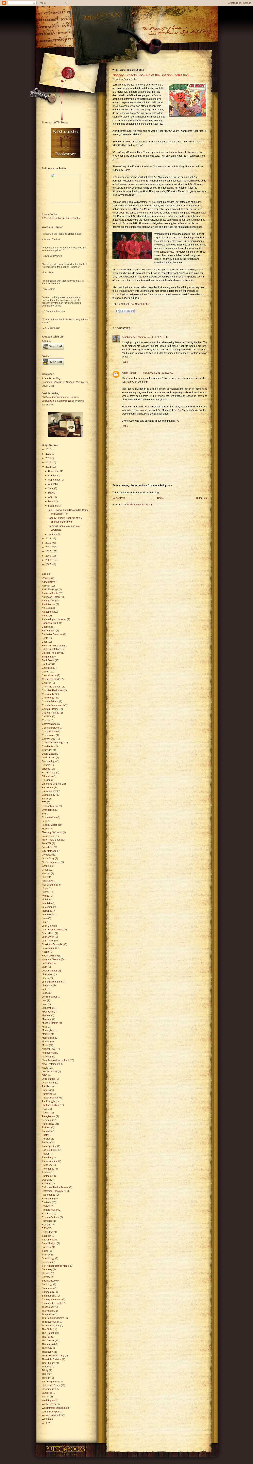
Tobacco (46, 1366)
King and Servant (51, 959)
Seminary (47, 1269)
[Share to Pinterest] (133, 311)
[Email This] (118, 311)
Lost (44, 1000)
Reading (46, 1183)
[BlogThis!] (121, 311)
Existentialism (49, 817)
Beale (45, 638)
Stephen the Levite (52, 1303)
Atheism (46, 608)
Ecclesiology (49, 772)
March (52, 501)
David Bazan (49, 753)
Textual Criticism (50, 1325)
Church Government (53, 705)
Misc (44, 1026)
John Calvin (48, 925)
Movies (46, 1041)
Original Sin (48, 1082)
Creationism (48, 746)
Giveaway (47, 854)
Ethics (45, 798)
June (51, 488)
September (54, 479)
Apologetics (48, 600)
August (52, 484)
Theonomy (47, 1351)
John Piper (48, 940)
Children (46, 683)
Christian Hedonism (52, 690)
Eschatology (48, 795)
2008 (48, 560)
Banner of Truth (50, 623)
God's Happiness (51, 862)
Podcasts (47, 1131)
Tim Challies (48, 1363)
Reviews (46, 1202)
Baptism (46, 626)
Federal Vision (50, 825)
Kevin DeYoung (50, 955)
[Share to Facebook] (129, 311)
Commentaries (50, 724)
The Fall (46, 1336)
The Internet (48, 1344)
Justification (48, 948)
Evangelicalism (50, 806)
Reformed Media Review (55, 1187)
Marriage (47, 1019)
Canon (45, 671)
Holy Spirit (47, 881)
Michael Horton (50, 1023)
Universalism (49, 1389)
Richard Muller (50, 1209)
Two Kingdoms (50, 1381)
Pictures (46, 1127)
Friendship (47, 847)
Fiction (45, 828)
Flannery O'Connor (52, 832)
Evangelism (48, 810)
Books (45, 664)
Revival (46, 1206)
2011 (48, 547)
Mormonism (48, 1037)
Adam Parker (129, 372)
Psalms (46, 1172)
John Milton (48, 933)
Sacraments (48, 1239)
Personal (47, 1120)
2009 (48, 555)
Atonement (48, 611)
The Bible (47, 1329)
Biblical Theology (51, 653)
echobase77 (128, 337)
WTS (44, 1422)
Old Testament (49, 1071)
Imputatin (47, 903)
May (50, 492)
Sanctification (49, 1243)
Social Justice (142, 304)
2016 (48, 458)
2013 (48, 538)
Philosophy (48, 1124)
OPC (44, 1075)
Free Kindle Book (51, 839)
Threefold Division (51, 1359)
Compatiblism (49, 731)
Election (46, 780)
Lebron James (49, 970)
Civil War (47, 716)
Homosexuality (50, 884)
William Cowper (50, 1411)
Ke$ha (45, 952)
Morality (46, 1034)
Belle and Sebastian (53, 645)
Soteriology (48, 1292)
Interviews (47, 914)
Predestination (50, 1161)
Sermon (46, 1273)
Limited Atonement (52, 981)
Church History (50, 709)
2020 (48, 449)
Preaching (47, 1157)
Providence (48, 1168)
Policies (46, 1138)
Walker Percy (49, 1404)
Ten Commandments (53, 1318)
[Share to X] (125, 311)
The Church (48, 1333)
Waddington (48, 1400)
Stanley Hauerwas (52, 1299)
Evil (44, 813)
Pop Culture (48, 1150)
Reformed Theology (52, 1191)
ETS (44, 802)
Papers (46, 1090)
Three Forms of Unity (53, 1355)
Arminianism (48, 604)
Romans (46, 1224)
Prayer (45, 1153)
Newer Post (118, 498)
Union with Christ (51, 1385)
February (53, 505)
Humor (45, 892)
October (52, 475)
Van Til (45, 1396)
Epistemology (49, 791)
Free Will (46, 843)
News (45, 1067)
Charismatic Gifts (51, 679)
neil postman (49, 1052)
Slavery (46, 1277)
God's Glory (48, 858)
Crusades (47, 750)
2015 (48, 462)
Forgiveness (48, 836)
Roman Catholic (50, 1217)
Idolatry (46, 899)
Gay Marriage (49, 851)
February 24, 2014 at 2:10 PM (152, 337)
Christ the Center (51, 686)
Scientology (48, 1258)
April (51, 497)
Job (44, 922)
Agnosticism (48, 582)
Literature (47, 985)
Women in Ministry (52, 1415)
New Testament (50, 1064)
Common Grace (50, 727)
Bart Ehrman (48, 630)
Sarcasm (46, 1247)
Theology (47, 1348)
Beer (44, 641)
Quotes (46, 1179)
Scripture (47, 1262)
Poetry (45, 1135)
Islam (45, 918)
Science (46, 1254)
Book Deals (48, 660)
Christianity (48, 694)
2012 (48, 543)
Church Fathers (50, 701)
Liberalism (47, 974)
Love (44, 1004)
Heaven (46, 873)
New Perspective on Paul (55, 1060)
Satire (45, 1251)
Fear (44, 821)
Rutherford (47, 1232)
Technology (48, 1307)
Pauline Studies (50, 1105)
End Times (47, 787)
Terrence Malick (50, 1321)
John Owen (48, 937)
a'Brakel (46, 578)
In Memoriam (49, 907)
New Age (47, 1056)
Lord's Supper (49, 996)
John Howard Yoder (52, 929)
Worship (46, 1419)
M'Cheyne (47, 1011)
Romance (47, 1221)
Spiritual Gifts (49, 1295)
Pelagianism (48, 1116)
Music (45, 1045)
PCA (44, 1109)
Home (160, 498)
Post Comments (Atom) (139, 504)
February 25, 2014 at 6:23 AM (158, 372)
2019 (48, 453)
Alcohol (46, 585)
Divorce (46, 765)
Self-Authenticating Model (56, 1266)
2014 (48, 466)
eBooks (46, 768)
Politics (46, 1142)
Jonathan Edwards (52, 944)
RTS (44, 1228)
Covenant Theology (52, 742)
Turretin (46, 1378)
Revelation (48, 1198)
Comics (46, 720)
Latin (44, 967)
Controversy (48, 739)
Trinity (45, 1370)
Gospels (46, 866)
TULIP (45, 1374)
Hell (44, 877)
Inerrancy (47, 910)
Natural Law (127, 304)
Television (47, 1310)
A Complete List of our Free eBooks (61, 218)
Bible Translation (51, 649)
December (54, 471)
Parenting (47, 1094)
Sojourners (48, 1288)
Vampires (47, 1393)
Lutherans (47, 1008)
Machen (46, 1015)
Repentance (48, 1194)
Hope (45, 888)
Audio (45, 615)
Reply (125, 361)
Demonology (49, 761)
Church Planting (50, 712)
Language (47, 963)
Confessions (48, 735)
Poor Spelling (49, 1146)
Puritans (46, 1176)
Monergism (48, 1030)
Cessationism (49, 675)
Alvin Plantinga (50, 589)
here (169, 485)
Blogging (47, 656)
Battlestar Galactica (52, 634)
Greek (45, 869)
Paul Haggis (48, 1101)
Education (47, 776)
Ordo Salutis (48, 1079)
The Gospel (48, 1340)
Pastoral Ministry (51, 1097)
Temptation (48, 1314)
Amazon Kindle (50, 593)
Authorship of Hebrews (54, 619)
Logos (45, 993)
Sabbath (46, 1236)
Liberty (45, 978)
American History (51, 597)
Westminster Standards (54, 1408)
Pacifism (46, 1086)
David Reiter (48, 757)
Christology (48, 697)
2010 (48, 551)
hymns (45, 895)
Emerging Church (51, 783)
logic (44, 989)
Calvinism (47, 668)
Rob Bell (46, 1213)
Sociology (47, 1284)
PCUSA (46, 1112)
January (53, 534)
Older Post (201, 498)
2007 (48, 564)
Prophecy (47, 1165)
